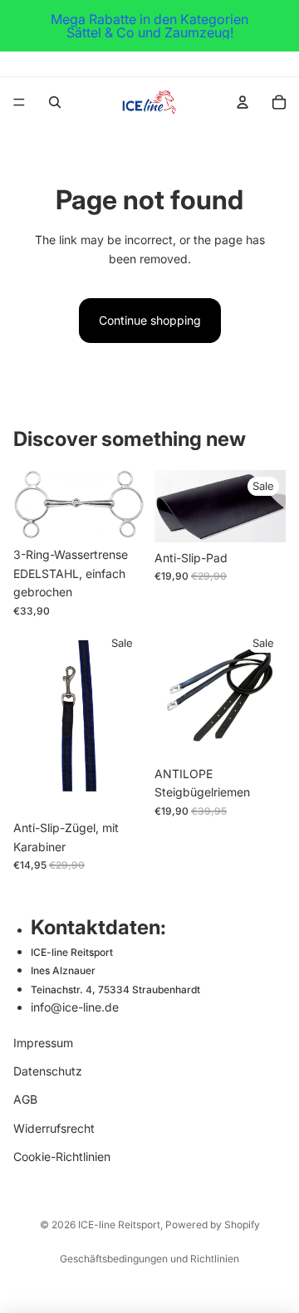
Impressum (43, 1042)
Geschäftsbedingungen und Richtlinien (149, 1258)
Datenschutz (47, 1071)
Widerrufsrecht (54, 1127)
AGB (25, 1099)
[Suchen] (55, 102)
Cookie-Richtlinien (61, 1156)
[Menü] (19, 102)
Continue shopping (150, 320)
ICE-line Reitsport (119, 1224)
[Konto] (242, 102)
